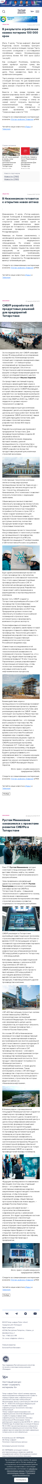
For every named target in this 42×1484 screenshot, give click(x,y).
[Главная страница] (22, 12)
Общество (5, 24)
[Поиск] (3, 11)
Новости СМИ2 (11, 177)
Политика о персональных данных (14, 1442)
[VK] (7, 1314)
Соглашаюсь (21, 1480)
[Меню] (38, 11)
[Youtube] (35, 1313)
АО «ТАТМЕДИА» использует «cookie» (15, 1450)
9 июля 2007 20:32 (33, 194)
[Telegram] (16, 1313)
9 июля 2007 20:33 (34, 25)
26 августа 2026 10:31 (33, 816)
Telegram (6, 129)
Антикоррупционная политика (13, 1446)
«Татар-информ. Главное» (22, 119)
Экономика (5, 300)
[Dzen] (25, 1313)
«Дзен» (28, 127)
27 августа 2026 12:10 (33, 301)
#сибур (6, 794)
